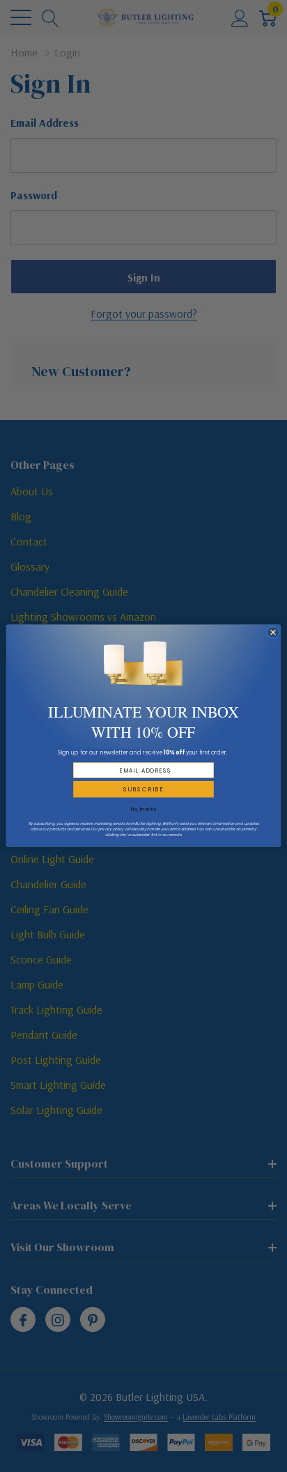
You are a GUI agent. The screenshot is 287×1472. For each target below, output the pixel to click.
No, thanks (143, 809)
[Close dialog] (272, 632)
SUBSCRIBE (143, 789)
